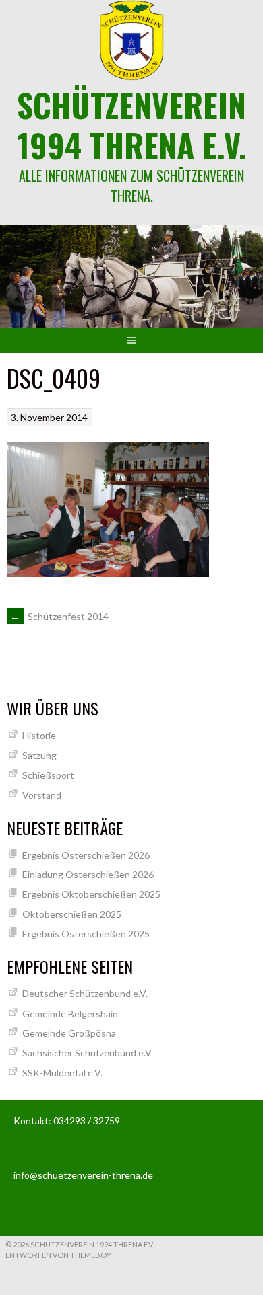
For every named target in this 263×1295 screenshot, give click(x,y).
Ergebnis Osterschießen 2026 (86, 855)
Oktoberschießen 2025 (71, 914)
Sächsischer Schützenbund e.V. (87, 1052)
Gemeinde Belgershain (70, 1013)
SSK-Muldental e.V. (62, 1072)
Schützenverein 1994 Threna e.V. (132, 125)
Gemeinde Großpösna (69, 1033)
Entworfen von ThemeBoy (58, 1255)
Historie (39, 735)
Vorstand (41, 795)
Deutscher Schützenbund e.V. (85, 993)
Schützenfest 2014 (59, 616)
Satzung (39, 755)
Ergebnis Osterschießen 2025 (86, 933)
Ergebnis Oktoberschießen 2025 (91, 894)
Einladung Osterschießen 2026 (88, 874)
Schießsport (48, 775)
